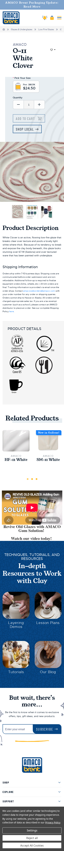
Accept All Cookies (32, 845)
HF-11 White (16, 460)
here (11, 311)
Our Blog (48, 672)
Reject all (32, 838)
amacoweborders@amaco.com (39, 291)
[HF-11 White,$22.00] (16, 440)
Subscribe (44, 729)
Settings (32, 830)
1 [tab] (28, 479)
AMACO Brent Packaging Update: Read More (32, 5)
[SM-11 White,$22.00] (48, 440)
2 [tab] (32, 479)
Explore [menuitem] (8, 791)
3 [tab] (36, 479)
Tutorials (16, 672)
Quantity (17, 97)
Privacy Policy (52, 822)
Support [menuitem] (8, 801)
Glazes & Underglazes (21, 29)
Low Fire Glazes (46, 29)
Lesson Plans (48, 623)
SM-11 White (48, 460)
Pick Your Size (22, 77)
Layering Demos (16, 625)
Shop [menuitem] (6, 782)
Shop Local (25, 129)
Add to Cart (26, 118)
